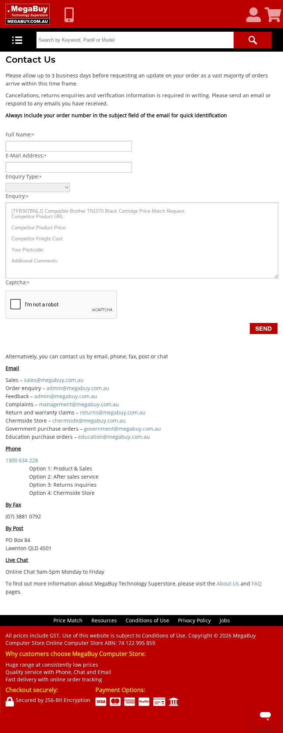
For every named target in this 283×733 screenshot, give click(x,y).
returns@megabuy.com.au (113, 412)
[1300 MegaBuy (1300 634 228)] (71, 15)
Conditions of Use (147, 620)
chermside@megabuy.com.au (89, 420)
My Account (256, 15)
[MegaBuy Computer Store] (28, 14)
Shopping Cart (274, 15)
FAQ (257, 583)
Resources (104, 620)
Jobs (225, 620)
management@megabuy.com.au (79, 404)
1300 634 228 (22, 460)
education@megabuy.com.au (114, 436)
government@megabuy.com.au (122, 428)
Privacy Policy (194, 620)
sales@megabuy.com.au (54, 379)
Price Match (68, 620)
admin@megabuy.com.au (77, 388)
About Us (228, 583)
